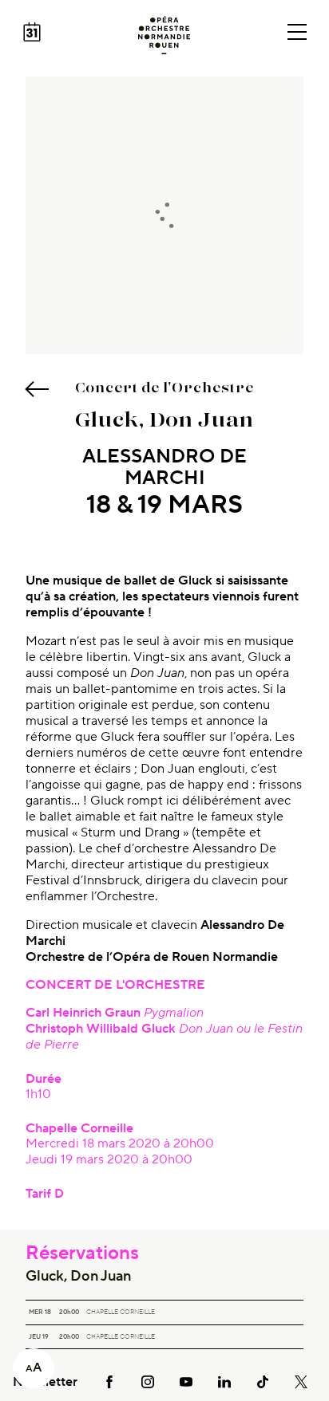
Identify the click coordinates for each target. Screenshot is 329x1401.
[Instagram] (148, 1381)
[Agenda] (32, 32)
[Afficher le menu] (297, 32)
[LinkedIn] (224, 1381)
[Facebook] (109, 1381)
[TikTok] (263, 1381)
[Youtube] (186, 1381)
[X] (301, 1381)
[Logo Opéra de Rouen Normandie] (164, 35)
